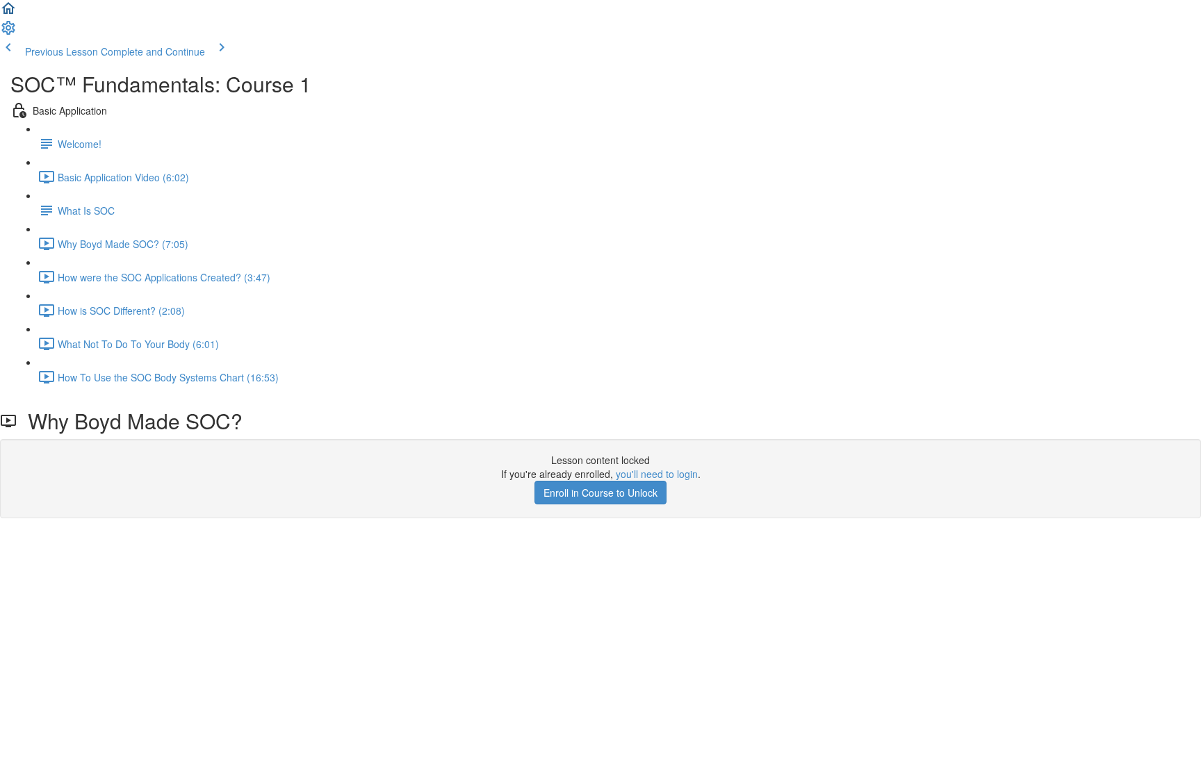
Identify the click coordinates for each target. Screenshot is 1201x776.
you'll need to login (657, 474)
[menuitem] (8, 32)
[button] (8, 12)
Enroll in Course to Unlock (600, 493)
